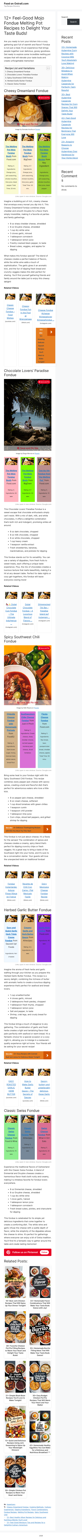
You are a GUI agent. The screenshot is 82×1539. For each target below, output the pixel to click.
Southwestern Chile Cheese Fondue (28, 717)
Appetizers (11, 1504)
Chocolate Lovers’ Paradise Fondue (22, 75)
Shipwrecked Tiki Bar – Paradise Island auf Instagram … (44, 611)
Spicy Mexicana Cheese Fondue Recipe (44, 890)
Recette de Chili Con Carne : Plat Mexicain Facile (27, 890)
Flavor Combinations (39, 1510)
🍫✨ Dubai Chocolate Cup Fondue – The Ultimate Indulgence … (11, 614)
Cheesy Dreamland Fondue (18, 71)
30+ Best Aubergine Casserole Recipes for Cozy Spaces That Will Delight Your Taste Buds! (69, 104)
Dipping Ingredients (22, 1510)
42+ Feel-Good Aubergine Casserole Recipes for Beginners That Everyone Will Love (68, 128)
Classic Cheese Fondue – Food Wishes (10, 311)
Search (64, 17)
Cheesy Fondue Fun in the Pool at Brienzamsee (26, 312)
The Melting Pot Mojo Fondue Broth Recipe (44, 153)
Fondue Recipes (10, 1512)
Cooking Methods (37, 1507)
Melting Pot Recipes (26, 1512)
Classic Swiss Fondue (16, 84)
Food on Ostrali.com (16, 3)
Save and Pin (45, 98)
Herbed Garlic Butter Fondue (19, 81)
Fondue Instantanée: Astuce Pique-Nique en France (11, 890)
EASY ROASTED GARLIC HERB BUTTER (11, 1087)
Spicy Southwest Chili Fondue (20, 78)
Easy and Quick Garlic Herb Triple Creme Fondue (11, 934)
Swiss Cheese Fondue (43, 1131)
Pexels (37, 129)
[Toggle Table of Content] (47, 68)
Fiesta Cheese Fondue (44, 717)
